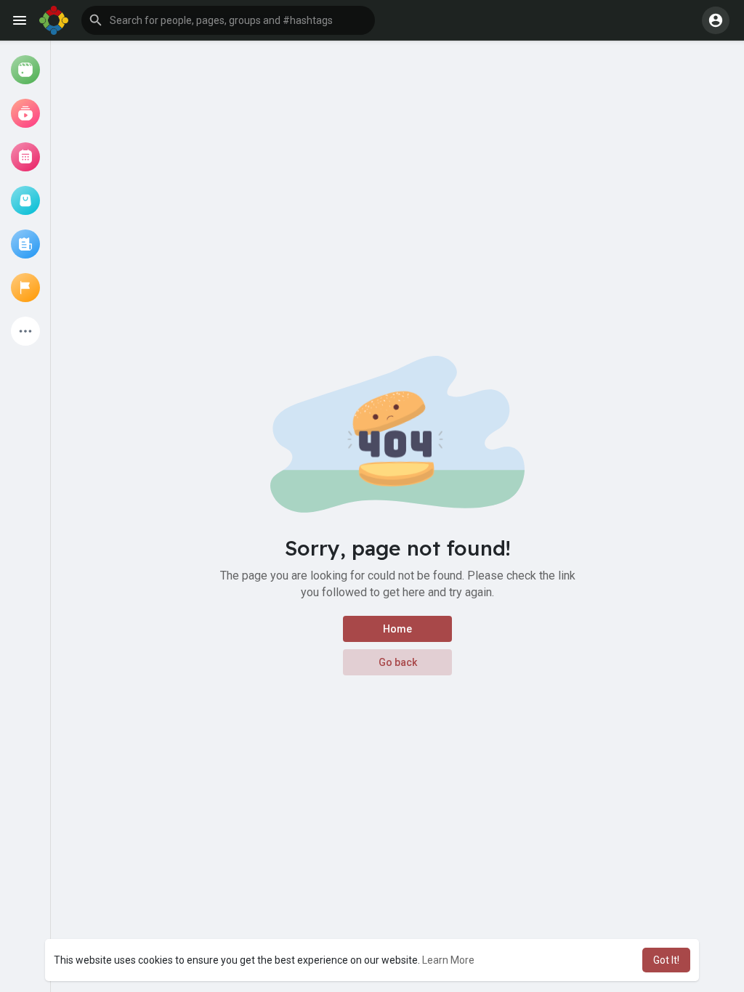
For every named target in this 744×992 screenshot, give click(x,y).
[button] (228, 20)
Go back (398, 662)
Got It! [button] (666, 960)
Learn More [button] (448, 960)
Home (397, 629)
